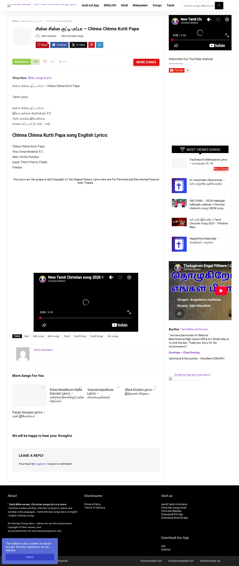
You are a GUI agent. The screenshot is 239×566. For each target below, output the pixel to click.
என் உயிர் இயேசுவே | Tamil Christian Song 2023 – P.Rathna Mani (209, 223)
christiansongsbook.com (181, 561)
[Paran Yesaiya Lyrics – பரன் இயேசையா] (29, 386)
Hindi (124, 5)
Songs (157, 5)
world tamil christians (174, 504)
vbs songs (112, 336)
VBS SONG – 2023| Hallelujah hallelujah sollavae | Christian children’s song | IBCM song (207, 204)
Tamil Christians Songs (72, 36)
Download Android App (174, 517)
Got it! (30, 557)
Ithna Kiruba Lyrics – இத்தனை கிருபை (140, 391)
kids (26, 336)
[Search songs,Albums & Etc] (219, 5)
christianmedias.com (151, 561)
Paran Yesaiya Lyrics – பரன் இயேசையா (28, 414)
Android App (90, 5)
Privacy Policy (92, 504)
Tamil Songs (96, 336)
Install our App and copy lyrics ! (190, 374)
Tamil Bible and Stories (194, 329)
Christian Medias (171, 510)
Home (15, 21)
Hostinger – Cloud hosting (184, 352)
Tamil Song (80, 336)
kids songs (53, 336)
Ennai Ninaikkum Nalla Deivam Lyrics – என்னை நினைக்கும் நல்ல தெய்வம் (67, 395)
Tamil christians (48, 36)
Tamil (170, 5)
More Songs (146, 62)
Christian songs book (174, 507)
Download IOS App (172, 514)
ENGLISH (110, 5)
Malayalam (140, 5)
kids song (38, 336)
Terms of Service (94, 507)
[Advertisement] (85, 228)
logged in (40, 464)
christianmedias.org (210, 561)
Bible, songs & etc (40, 78)
